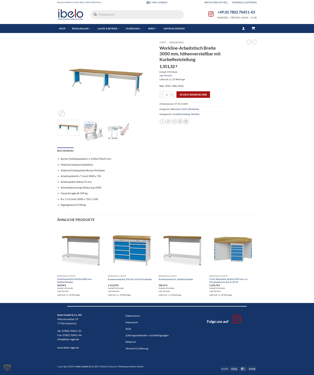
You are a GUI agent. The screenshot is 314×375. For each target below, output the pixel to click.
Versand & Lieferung (244, 2)
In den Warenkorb (193, 94)
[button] (243, 28)
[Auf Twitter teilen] (168, 121)
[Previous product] (254, 42)
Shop (62, 28)
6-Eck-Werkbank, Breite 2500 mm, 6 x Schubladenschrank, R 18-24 (228, 281)
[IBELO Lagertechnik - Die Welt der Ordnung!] (70, 15)
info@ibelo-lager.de (68, 339)
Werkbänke (176, 42)
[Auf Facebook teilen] (162, 121)
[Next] (148, 78)
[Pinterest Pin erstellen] (180, 121)
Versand (168, 75)
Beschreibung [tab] (65, 150)
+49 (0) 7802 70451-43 (236, 12)
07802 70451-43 (71, 330)
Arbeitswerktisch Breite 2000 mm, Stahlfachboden (74, 281)
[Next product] (249, 42)
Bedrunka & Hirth (179, 109)
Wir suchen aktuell (216, 2)
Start (162, 42)
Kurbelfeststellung (181, 114)
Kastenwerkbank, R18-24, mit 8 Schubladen (130, 279)
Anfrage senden (174, 28)
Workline (195, 114)
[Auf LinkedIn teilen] (186, 121)
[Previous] (63, 78)
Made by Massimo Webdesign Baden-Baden (122, 366)
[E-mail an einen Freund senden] (174, 121)
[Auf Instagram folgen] (211, 14)
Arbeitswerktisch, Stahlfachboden (176, 279)
